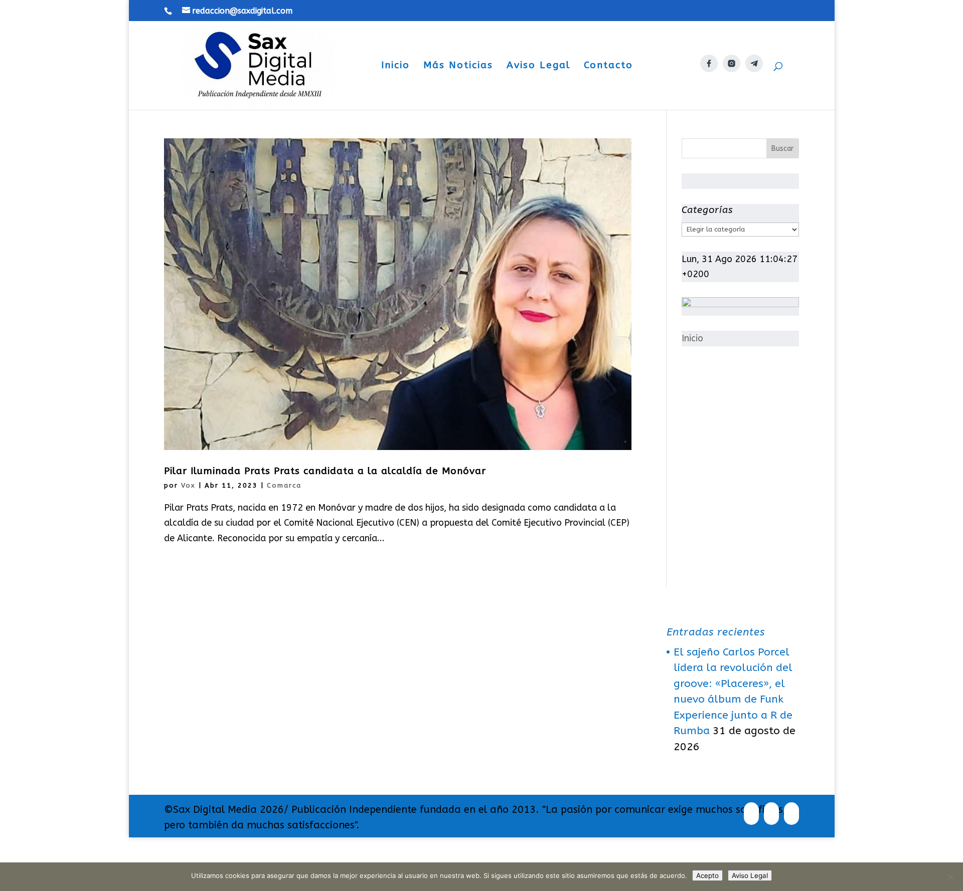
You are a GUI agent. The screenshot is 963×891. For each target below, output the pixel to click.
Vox (188, 485)
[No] (950, 877)
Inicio (395, 66)
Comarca (284, 485)
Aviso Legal (538, 66)
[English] (682, 85)
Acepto (707, 875)
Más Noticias (458, 66)
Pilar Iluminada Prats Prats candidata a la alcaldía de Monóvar (325, 471)
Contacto (608, 66)
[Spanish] (654, 85)
